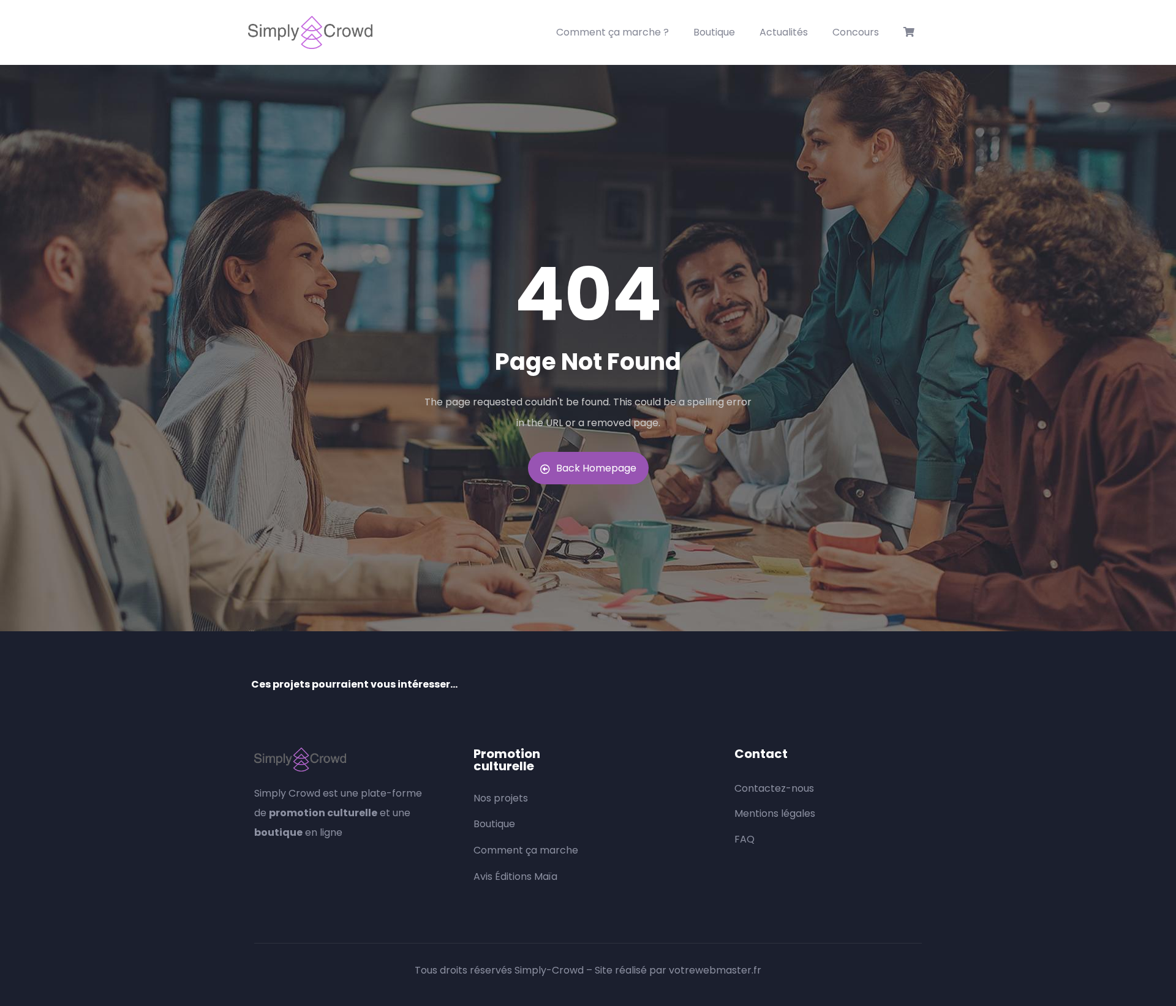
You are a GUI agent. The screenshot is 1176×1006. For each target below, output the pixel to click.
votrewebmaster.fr (715, 970)
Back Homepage (596, 468)
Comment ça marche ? (612, 32)
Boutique (714, 32)
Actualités (784, 32)
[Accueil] (310, 32)
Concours (855, 32)
